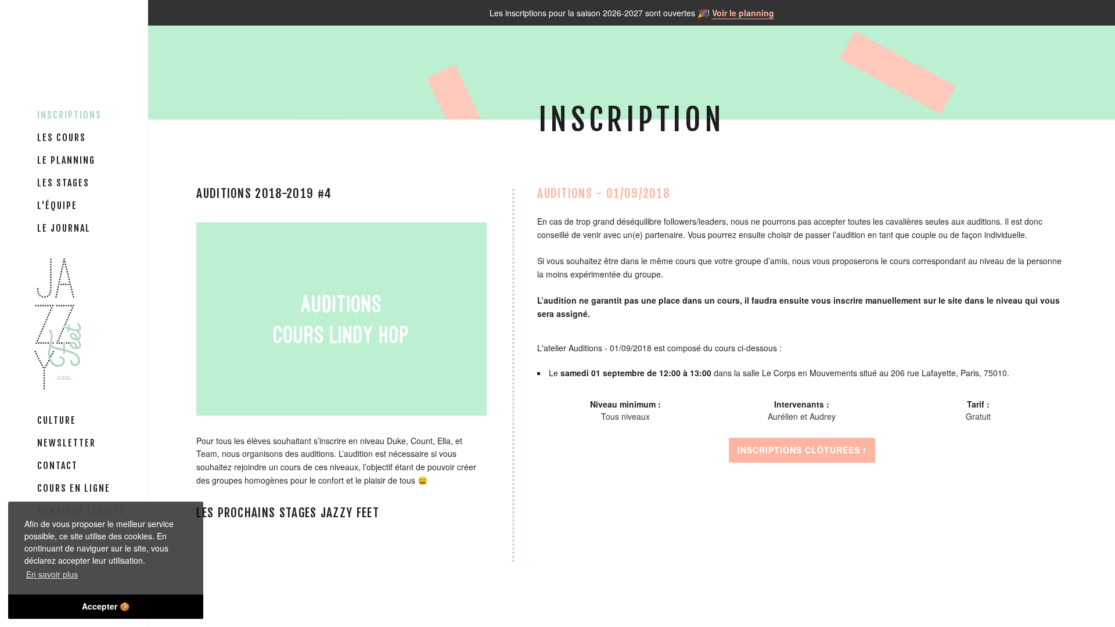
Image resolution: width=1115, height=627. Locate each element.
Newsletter (66, 443)
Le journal (64, 228)
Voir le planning (743, 13)
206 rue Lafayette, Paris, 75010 (949, 373)
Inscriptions (69, 115)
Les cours (61, 137)
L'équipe (57, 205)
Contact (57, 465)
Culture (56, 420)
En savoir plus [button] (52, 574)
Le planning (66, 160)
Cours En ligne (73, 488)
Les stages (63, 183)
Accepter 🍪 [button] (106, 606)
